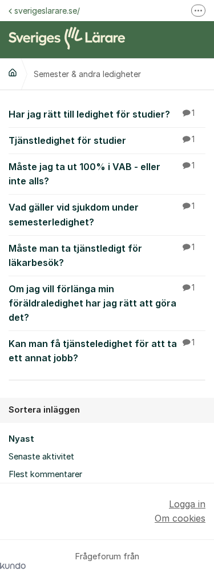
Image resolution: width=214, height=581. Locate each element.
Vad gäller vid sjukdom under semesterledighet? (102, 214)
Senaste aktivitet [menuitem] (41, 456)
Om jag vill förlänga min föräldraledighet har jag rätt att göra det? (102, 303)
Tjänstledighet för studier (102, 140)
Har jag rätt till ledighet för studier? (102, 114)
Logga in (187, 504)
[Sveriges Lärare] (13, 72)
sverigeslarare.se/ (47, 10)
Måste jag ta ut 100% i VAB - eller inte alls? (102, 174)
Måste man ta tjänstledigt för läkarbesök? (102, 255)
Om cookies (180, 518)
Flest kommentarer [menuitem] (45, 474)
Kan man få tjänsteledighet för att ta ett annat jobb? (102, 351)
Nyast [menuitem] (21, 439)
